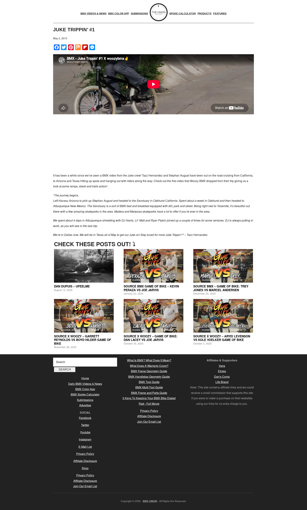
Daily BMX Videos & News (85, 384)
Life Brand (222, 382)
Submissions (85, 400)
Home (85, 378)
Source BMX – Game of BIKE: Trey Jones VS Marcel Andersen (220, 288)
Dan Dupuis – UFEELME (72, 286)
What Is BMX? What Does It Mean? (149, 360)
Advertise (85, 405)
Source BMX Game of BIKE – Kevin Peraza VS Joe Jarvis (151, 288)
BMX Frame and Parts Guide (149, 393)
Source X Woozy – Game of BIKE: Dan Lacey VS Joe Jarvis (150, 338)
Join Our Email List (85, 486)
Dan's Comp (222, 377)
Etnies (222, 371)
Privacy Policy (85, 454)
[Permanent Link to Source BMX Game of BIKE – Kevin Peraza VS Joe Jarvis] (153, 266)
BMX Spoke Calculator (85, 394)
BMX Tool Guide (149, 382)
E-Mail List (85, 447)
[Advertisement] (153, 144)
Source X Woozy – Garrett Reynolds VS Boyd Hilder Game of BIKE (82, 340)
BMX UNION (150, 501)
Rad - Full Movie (149, 404)
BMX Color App (85, 389)
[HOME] (159, 12)
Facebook (85, 418)
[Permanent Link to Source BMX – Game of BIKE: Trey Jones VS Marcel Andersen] (223, 266)
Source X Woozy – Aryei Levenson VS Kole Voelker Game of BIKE (221, 338)
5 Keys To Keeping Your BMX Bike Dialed (149, 398)
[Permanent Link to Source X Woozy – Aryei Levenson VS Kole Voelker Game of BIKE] (223, 316)
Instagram (85, 439)
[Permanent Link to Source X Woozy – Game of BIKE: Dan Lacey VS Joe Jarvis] (153, 316)
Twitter (85, 425)
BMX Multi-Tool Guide (149, 387)
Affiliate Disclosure (85, 461)
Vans (222, 366)
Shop (85, 468)
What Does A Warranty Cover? (149, 366)
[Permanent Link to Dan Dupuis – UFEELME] (84, 266)
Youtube (85, 432)
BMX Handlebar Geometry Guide (149, 377)
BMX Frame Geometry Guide (149, 371)
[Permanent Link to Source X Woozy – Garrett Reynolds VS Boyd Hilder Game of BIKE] (84, 316)
